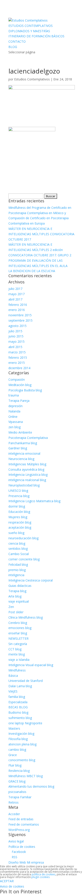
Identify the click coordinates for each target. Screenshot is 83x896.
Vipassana (15, 422)
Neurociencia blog (21, 459)
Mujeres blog (17, 517)
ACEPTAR (7, 881)
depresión (15, 406)
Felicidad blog (18, 564)
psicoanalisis (17, 792)
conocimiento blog (21, 760)
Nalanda (14, 411)
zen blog (14, 427)
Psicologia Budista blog (25, 390)
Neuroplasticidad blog (24, 485)
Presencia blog (18, 496)
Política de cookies (21, 846)
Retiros (13, 802)
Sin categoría (17, 644)
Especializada (17, 702)
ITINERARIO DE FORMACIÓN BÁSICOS (36, 36)
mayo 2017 (16, 294)
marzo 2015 (17, 352)
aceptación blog (19, 527)
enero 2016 (16, 310)
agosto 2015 (17, 326)
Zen (11, 607)
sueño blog (16, 533)
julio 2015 (15, 331)
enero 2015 (16, 362)
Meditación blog (19, 385)
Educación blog (19, 512)
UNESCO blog (18, 490)
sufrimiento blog (20, 718)
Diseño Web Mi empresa (26, 862)
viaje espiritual (18, 601)
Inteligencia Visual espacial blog (30, 665)
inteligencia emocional (24, 453)
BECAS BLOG (18, 707)
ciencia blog (16, 543)
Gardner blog (17, 448)
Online (12, 416)
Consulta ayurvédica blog (26, 469)
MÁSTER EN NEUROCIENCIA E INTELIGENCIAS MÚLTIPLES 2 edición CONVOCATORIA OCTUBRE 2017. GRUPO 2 (39, 249)
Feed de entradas (20, 819)
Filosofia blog (18, 739)
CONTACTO (17, 41)
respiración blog (19, 522)
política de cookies (43, 874)
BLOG (12, 47)
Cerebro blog (17, 623)
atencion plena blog (22, 744)
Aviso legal (16, 841)
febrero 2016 (17, 305)
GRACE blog (16, 781)
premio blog (17, 570)
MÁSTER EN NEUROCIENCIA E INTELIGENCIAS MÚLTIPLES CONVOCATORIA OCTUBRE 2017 (41, 234)
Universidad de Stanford (25, 681)
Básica (13, 675)
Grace (12, 755)
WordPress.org (19, 830)
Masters (14, 728)
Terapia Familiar (19, 797)
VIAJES (12, 691)
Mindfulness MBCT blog (25, 776)
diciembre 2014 (19, 368)
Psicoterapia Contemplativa (28, 438)
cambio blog (17, 749)
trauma (13, 395)
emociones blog (19, 628)
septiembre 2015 (20, 320)
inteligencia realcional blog (27, 480)
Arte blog (14, 596)
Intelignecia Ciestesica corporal (30, 580)
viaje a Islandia (18, 659)
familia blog (16, 697)
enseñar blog (17, 633)
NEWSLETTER (18, 638)
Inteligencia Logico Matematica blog (34, 501)
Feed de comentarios (23, 824)
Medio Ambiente (20, 432)
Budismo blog (18, 712)
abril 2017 (15, 299)
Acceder (14, 814)
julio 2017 (15, 289)
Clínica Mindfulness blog (25, 617)
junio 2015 (15, 336)
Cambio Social (18, 554)
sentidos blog (18, 548)
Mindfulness (17, 670)
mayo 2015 (16, 341)
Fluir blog (14, 765)
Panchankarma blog (22, 443)
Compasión (16, 379)
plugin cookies (40, 877)
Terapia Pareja (18, 400)
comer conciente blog (24, 559)
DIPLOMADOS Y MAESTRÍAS (29, 31)
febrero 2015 (17, 357)
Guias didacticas (19, 585)
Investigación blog (21, 733)
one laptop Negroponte (25, 723)
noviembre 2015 (20, 315)
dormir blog (16, 506)
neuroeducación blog (23, 538)
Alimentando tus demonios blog (31, 786)
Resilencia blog (19, 771)
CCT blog (14, 649)
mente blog (16, 654)
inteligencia (16, 575)
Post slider (15, 612)
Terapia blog (17, 591)
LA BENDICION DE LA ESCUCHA (31, 271)
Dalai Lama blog (20, 686)
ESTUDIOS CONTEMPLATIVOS (30, 26)
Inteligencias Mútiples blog (27, 464)
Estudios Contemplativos (32, 79)
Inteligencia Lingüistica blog (28, 474)
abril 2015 (15, 347)
